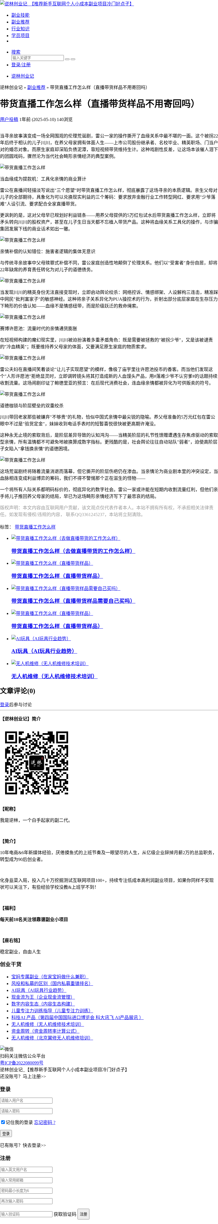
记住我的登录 (19, 1122)
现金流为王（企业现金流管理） (43, 997)
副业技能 (20, 15)
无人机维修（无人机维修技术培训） (54, 676)
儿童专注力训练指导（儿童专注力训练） (52, 1010)
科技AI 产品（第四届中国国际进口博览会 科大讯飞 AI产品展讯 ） (77, 1017)
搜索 (15, 52)
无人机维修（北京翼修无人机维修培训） (52, 1038)
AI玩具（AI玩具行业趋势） (44, 651)
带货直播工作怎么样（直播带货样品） (57, 576)
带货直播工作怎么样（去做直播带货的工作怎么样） (73, 551)
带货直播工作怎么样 (35, 527)
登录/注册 (21, 64)
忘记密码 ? (44, 1122)
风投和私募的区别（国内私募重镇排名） (52, 983)
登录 (4, 704)
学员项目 (20, 35)
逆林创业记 (22, 76)
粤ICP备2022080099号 (21, 1062)
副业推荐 (20, 22)
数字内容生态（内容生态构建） (43, 1004)
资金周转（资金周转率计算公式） (45, 1031)
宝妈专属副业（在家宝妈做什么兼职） (50, 976)
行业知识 (20, 28)
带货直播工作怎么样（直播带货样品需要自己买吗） (73, 601)
